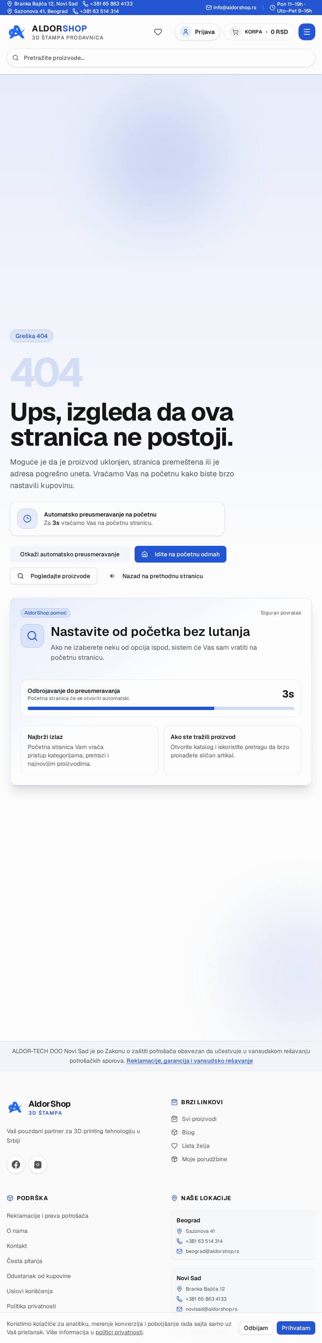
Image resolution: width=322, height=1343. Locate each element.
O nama (17, 1231)
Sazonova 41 (200, 1231)
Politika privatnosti (31, 1306)
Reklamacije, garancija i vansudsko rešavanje (190, 1060)
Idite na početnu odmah (187, 554)
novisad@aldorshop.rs (211, 1309)
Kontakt (17, 1246)
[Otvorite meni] (307, 31)
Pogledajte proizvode (60, 576)
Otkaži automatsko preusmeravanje (69, 554)
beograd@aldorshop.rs (212, 1251)
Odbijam (256, 1328)
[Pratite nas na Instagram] (38, 1164)
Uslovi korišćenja (30, 1291)
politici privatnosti (119, 1332)
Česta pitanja (24, 1261)
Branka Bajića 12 (205, 1289)
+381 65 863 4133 (206, 1299)
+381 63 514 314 (204, 1241)
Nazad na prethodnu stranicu (162, 576)
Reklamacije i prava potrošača (47, 1215)
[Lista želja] (158, 31)
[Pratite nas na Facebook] (16, 1164)
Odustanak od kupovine (39, 1276)
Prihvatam (296, 1328)
